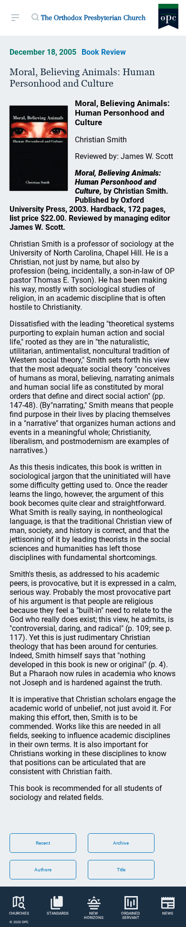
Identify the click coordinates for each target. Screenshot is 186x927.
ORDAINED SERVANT (130, 915)
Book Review (104, 52)
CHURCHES (19, 913)
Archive (121, 843)
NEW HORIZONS (93, 915)
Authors (43, 869)
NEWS (167, 913)
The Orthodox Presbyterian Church (93, 17)
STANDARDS (58, 913)
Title (121, 869)
